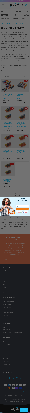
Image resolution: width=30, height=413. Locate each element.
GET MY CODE (22, 208)
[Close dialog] (29, 198)
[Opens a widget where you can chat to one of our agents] (24, 410)
